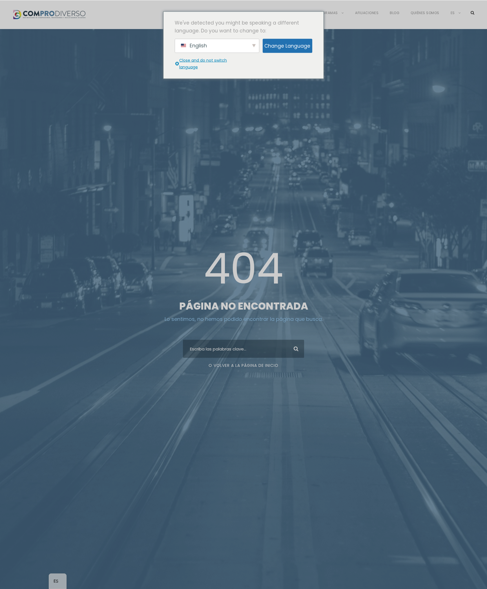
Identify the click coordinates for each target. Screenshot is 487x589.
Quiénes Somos (425, 12)
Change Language (287, 45)
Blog (394, 12)
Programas (326, 12)
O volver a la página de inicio (243, 365)
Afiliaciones (366, 12)
